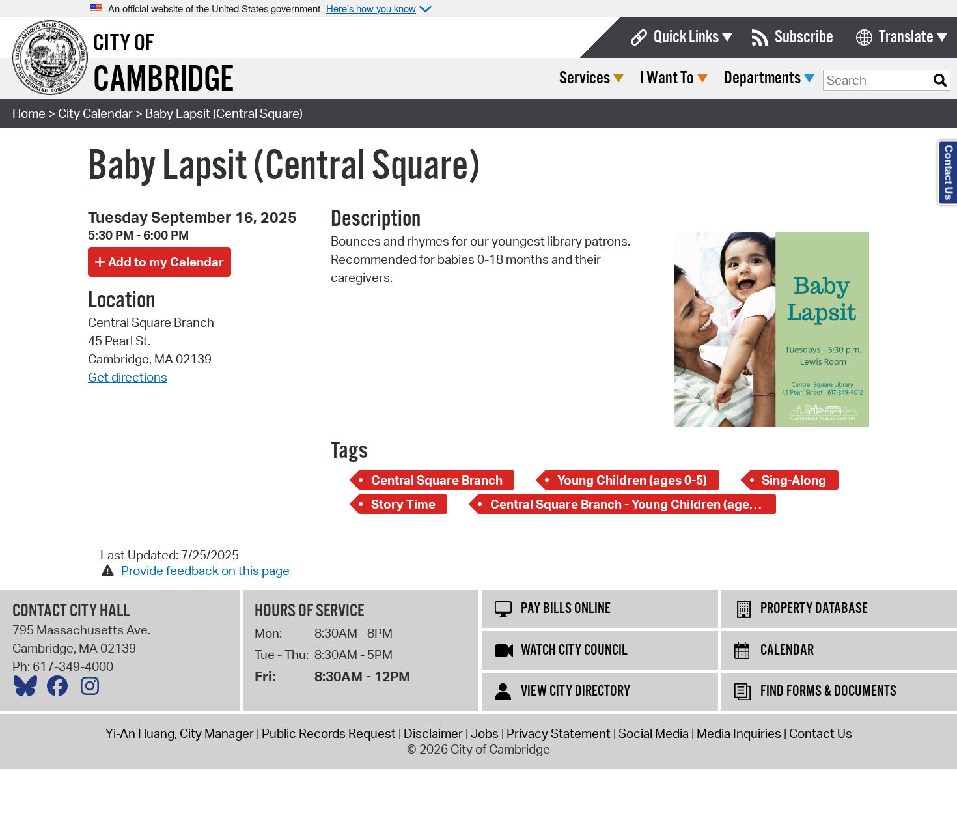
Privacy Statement (558, 733)
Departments (762, 78)
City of (123, 43)
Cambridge (163, 80)
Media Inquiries (739, 733)
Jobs (485, 733)
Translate (906, 37)
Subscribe (804, 37)
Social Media (653, 733)
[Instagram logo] (93, 689)
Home (29, 113)
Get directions (127, 377)
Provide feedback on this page (205, 570)
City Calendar (95, 113)
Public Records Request (329, 733)
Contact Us (820, 733)
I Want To (667, 78)
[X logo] (28, 689)
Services (584, 78)
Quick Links (686, 37)
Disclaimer (433, 733)
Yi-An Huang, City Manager (179, 733)
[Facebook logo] (60, 689)
